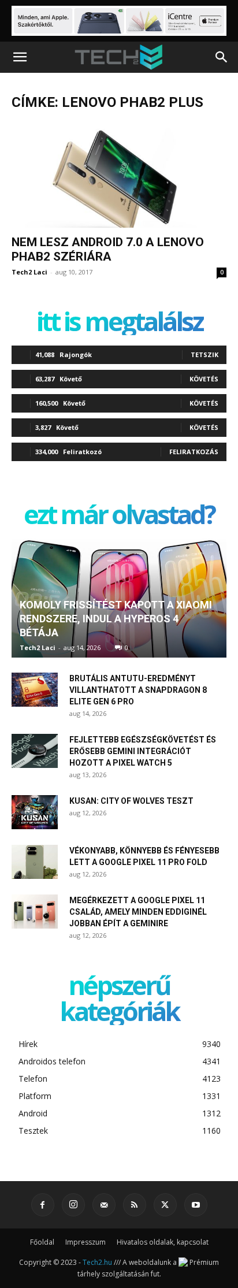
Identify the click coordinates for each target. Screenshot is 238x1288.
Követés (203, 378)
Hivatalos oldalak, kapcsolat (163, 1242)
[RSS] (134, 1204)
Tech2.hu (97, 1262)
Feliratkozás (193, 451)
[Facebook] (42, 1204)
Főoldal (42, 1242)
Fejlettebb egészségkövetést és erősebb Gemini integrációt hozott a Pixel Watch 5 (142, 751)
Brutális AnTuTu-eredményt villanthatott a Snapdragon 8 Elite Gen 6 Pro (138, 690)
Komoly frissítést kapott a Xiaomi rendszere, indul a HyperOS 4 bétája (116, 619)
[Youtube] (195, 1204)
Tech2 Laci (29, 272)
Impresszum (85, 1242)
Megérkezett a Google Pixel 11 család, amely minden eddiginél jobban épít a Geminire (138, 912)
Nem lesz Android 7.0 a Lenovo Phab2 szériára (108, 249)
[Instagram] (73, 1204)
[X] (165, 1204)
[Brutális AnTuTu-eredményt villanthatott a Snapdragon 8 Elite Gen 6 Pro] (35, 690)
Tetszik (204, 354)
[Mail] (104, 1204)
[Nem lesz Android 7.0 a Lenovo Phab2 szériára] (119, 175)
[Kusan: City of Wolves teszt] (35, 812)
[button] (19, 57)
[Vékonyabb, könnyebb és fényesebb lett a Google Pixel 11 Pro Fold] (35, 862)
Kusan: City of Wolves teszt (131, 801)
